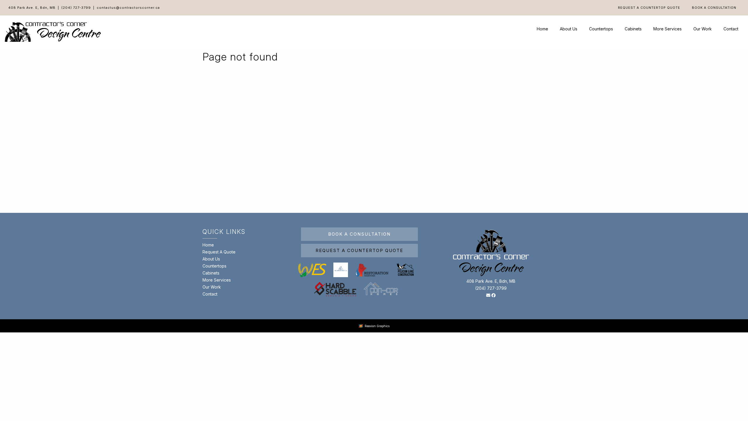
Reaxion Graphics (377, 326)
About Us (568, 28)
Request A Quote (219, 251)
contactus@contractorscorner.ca (128, 8)
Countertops (601, 28)
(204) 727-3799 (76, 8)
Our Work (702, 28)
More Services (667, 28)
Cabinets (633, 28)
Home (542, 28)
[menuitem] (649, 8)
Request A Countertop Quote (649, 8)
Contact (730, 28)
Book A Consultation (714, 8)
